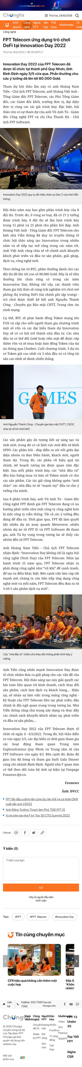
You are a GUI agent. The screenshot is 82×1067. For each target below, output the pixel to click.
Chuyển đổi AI (37, 1026)
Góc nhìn (44, 1045)
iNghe (71, 1052)
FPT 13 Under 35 (72, 1021)
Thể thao (54, 25)
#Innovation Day (64, 916)
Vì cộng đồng (53, 1038)
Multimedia (66, 25)
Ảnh (60, 1027)
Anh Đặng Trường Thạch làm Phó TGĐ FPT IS (35, 810)
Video (61, 1021)
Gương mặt (45, 1026)
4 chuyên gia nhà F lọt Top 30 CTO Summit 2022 (38, 815)
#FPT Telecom (38, 916)
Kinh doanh (17, 25)
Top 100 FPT (73, 1039)
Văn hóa (45, 25)
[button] (76, 961)
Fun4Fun (53, 1030)
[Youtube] (71, 1004)
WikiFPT (62, 1038)
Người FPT (37, 25)
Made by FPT (37, 1036)
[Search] (77, 15)
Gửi (41, 887)
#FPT (18, 916)
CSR (70, 1056)
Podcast (62, 1032)
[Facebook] (64, 1004)
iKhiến (52, 1024)
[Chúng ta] (13, 15)
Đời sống (44, 1036)
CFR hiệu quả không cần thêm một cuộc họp (32, 982)
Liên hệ (9, 1004)
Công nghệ (26, 25)
